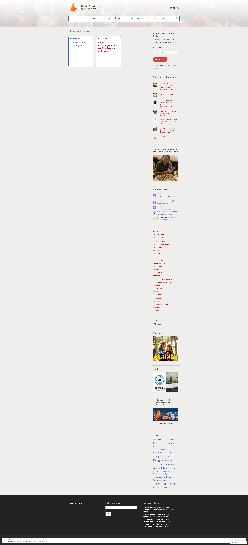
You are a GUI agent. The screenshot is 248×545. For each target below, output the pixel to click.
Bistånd (172, 443)
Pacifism (159, 295)
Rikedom (170, 477)
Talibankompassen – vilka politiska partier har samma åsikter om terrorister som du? (168, 86)
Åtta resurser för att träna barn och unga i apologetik (169, 113)
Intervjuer (157, 311)
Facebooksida (76, 503)
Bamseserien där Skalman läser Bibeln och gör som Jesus (169, 121)
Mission (158, 269)
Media (139, 18)
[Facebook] (170, 7)
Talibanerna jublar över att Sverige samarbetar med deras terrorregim (169, 130)
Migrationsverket (165, 471)
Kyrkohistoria (161, 247)
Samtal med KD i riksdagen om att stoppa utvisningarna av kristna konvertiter (158, 520)
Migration (160, 298)
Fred (157, 301)
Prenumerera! (160, 59)
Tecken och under (164, 483)
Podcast (156, 308)
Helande (159, 253)
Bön (154, 447)
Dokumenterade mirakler (162, 446)
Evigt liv (159, 273)
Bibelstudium (161, 443)
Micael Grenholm (163, 212)
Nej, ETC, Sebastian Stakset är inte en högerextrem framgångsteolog (166, 103)
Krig (163, 468)
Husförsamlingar (162, 244)
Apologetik (102, 38)
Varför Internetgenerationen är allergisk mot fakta (107, 47)
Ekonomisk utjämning (164, 279)
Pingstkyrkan (168, 474)
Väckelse (166, 488)
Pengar (162, 474)
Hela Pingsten (91, 6)
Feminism (159, 289)
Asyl (171, 439)
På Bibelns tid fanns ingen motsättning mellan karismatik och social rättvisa (158, 525)
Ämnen (117, 18)
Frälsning (156, 465)
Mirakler (156, 250)
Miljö (158, 285)
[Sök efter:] (121, 508)
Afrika (154, 439)
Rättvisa (156, 276)
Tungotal (159, 260)
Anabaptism (160, 241)
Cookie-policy (39, 541)
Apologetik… (75, 38)
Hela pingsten (161, 234)
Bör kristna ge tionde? (167, 94)
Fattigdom (159, 460)
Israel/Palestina (162, 305)
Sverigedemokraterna (161, 480)
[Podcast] (178, 7)
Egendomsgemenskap (164, 282)
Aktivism (158, 439)
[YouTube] (174, 7)
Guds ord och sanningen (77, 44)
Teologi (156, 231)
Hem (72, 18)
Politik (156, 292)
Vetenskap (160, 487)
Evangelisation (159, 263)
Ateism (175, 439)
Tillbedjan (160, 238)
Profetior (160, 257)
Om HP (95, 18)
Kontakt (162, 18)
